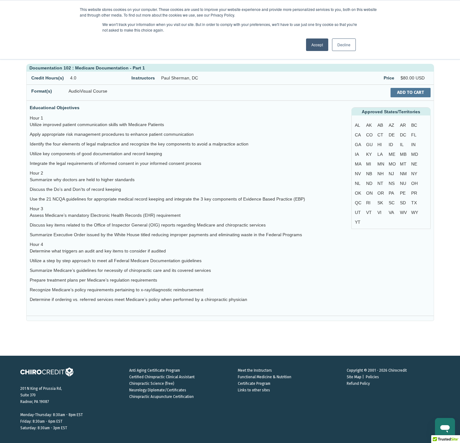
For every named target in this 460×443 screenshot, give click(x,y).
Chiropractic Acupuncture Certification (161, 397)
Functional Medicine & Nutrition (264, 377)
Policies (372, 377)
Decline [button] (343, 44)
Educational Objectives (54, 107)
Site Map (354, 377)
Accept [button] (317, 44)
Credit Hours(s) (47, 77)
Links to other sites (254, 390)
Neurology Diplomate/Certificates (157, 390)
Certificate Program (254, 383)
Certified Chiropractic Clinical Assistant (162, 377)
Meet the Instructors (255, 370)
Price (389, 77)
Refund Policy (358, 383)
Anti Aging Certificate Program (154, 370)
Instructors (143, 77)
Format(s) (41, 91)
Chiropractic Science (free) (151, 383)
